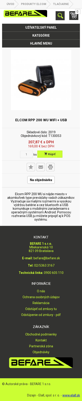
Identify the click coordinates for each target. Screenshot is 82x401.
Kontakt (41, 340)
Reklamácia (41, 303)
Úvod (10, 4)
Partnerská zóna (41, 346)
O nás (41, 291)
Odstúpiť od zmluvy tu (41, 309)
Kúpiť (51, 154)
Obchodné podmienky (41, 334)
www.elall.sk (71, 395)
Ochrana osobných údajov (41, 297)
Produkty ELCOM (33, 4)
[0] (74, 17)
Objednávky (41, 352)
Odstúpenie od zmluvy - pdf (41, 315)
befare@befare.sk (46, 258)
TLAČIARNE (61, 4)
